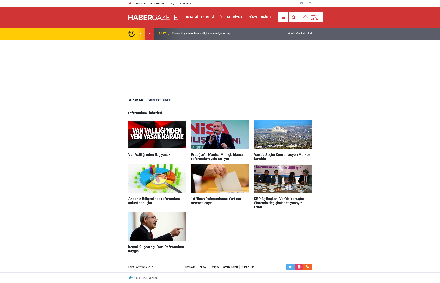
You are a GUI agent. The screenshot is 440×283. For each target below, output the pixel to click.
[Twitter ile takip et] (290, 267)
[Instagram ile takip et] (299, 267)
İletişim (215, 267)
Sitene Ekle (185, 3)
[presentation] (140, 33)
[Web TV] (302, 3)
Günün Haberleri (158, 3)
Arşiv (172, 3)
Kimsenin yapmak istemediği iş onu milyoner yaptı (202, 33)
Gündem (224, 17)
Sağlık (266, 17)
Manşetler (141, 3)
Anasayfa (190, 267)
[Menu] (283, 17)
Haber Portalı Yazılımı (145, 277)
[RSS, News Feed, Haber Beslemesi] (307, 267)
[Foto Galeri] (310, 3)
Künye (203, 267)
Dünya (253, 17)
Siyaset (239, 17)
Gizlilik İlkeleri (230, 267)
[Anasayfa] (130, 3)
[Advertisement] (220, 69)
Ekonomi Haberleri (199, 17)
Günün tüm (300, 33)
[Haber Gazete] (153, 17)
